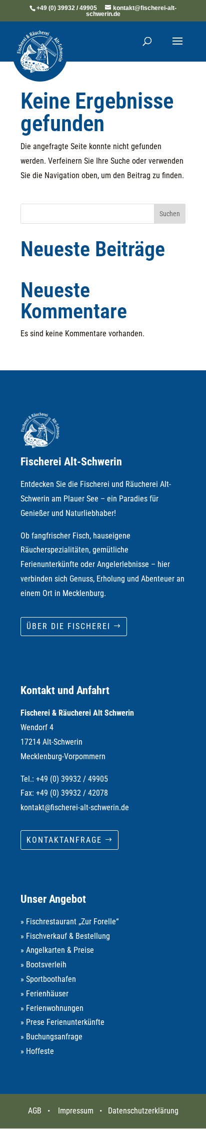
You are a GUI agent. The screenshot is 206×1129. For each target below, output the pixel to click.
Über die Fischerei (68, 626)
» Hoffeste (37, 1051)
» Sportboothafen (48, 979)
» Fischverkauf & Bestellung (65, 936)
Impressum (76, 1110)
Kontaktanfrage (64, 840)
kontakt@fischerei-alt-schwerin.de (74, 807)
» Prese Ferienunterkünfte (62, 1022)
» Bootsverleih (43, 964)
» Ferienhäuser (44, 993)
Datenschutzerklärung (143, 1110)
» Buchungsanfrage (51, 1036)
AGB (35, 1110)
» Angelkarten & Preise (57, 950)
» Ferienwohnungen (52, 1008)
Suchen (170, 214)
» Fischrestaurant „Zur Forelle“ (69, 921)
